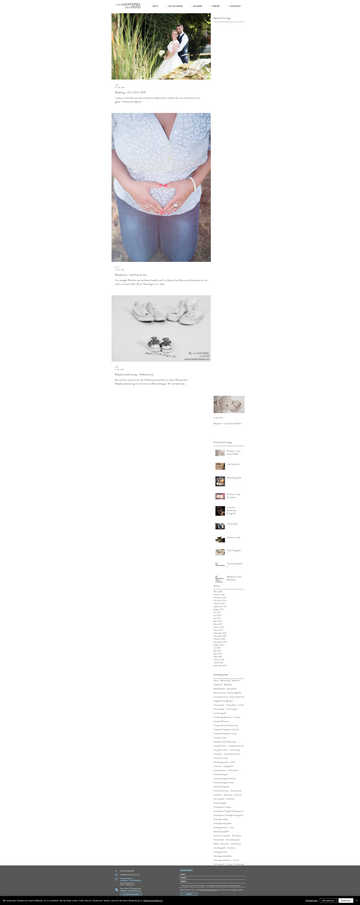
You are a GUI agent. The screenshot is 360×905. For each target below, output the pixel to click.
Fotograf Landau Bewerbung (225, 742)
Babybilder (228, 684)
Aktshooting (225, 680)
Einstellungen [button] (312, 900)
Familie (241, 705)
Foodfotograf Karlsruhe (223, 717)
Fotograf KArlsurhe (221, 721)
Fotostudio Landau (221, 758)
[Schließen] (356, 900)
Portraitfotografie (233, 840)
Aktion (216, 680)
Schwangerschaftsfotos (222, 860)
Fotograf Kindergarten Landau (225, 733)
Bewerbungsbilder (235, 693)
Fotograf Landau (220, 737)
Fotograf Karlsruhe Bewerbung (226, 725)
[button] (200, 6)
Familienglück (219, 709)
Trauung (229, 864)
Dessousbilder (219, 705)
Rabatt (216, 844)
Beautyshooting (220, 693)
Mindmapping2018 (221, 831)
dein (128, 7)
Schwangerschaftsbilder (223, 856)
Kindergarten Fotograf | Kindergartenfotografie (229, 811)
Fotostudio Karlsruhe (232, 754)
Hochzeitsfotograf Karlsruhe (225, 778)
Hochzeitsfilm (233, 770)
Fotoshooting (235, 750)
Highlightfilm (228, 766)
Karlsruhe (238, 795)
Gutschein (218, 766)
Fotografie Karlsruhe (236, 746)
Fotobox (236, 717)
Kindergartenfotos (221, 827)
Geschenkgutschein (221, 762)
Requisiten (225, 844)
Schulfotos (231, 848)
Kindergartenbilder (221, 819)
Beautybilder (232, 688)
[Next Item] (240, 404)
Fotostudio (218, 754)
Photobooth (236, 835)
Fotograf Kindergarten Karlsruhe (226, 729)
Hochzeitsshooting (221, 791)
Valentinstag (239, 864)
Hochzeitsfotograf (221, 774)
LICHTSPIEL (131, 4)
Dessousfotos (231, 705)
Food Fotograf (231, 709)
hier (234, 890)
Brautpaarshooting (221, 697)
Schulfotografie (220, 848)
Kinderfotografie (220, 803)
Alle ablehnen (328, 900)
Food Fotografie (220, 713)
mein (119, 4)
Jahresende (228, 795)
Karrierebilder (219, 799)
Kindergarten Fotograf (222, 807)
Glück (232, 762)
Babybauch (236, 680)
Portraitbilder (219, 840)
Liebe (232, 827)
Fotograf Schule (220, 746)
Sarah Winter (236, 844)
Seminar (236, 860)
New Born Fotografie (222, 835)
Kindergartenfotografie (222, 823)
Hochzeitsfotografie (221, 786)
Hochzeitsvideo (236, 791)
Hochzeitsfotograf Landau (224, 782)
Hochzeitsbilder (220, 770)
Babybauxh (218, 684)
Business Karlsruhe (237, 697)
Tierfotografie (219, 864)
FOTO (135, 7)
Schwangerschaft (220, 852)
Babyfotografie (219, 688)
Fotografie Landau (221, 750)
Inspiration (218, 795)
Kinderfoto (230, 799)
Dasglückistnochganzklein (223, 701)
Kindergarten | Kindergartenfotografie (228, 815)
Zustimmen (346, 900)
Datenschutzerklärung (209, 890)
